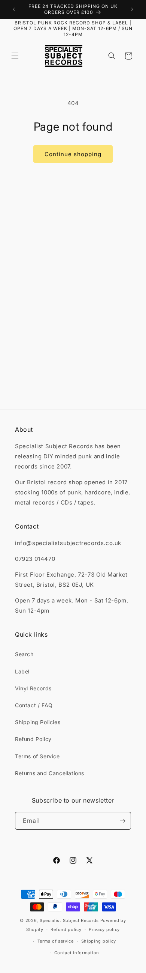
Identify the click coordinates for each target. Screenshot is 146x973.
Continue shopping (73, 154)
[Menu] (15, 56)
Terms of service (55, 941)
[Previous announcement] (14, 9)
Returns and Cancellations (49, 773)
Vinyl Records (33, 688)
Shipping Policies (37, 722)
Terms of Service (37, 756)
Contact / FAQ (34, 705)
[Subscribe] (122, 821)
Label (22, 671)
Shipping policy (98, 941)
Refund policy (66, 929)
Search (24, 654)
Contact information (76, 952)
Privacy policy (104, 929)
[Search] (112, 56)
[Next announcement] (132, 9)
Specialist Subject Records (69, 920)
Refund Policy (33, 739)
